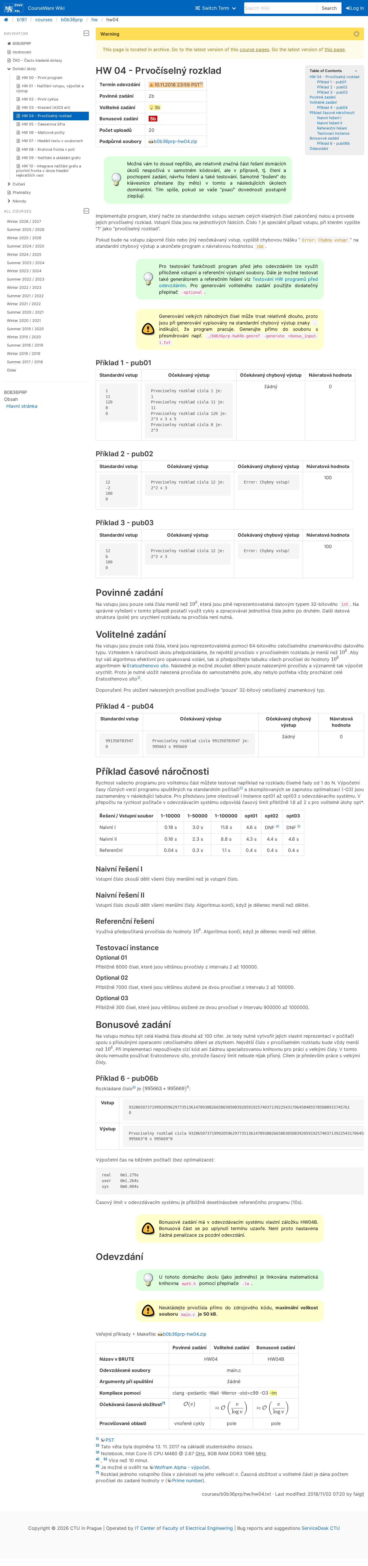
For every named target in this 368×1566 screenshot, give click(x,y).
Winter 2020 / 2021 (24, 320)
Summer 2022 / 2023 (25, 279)
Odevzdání (319, 148)
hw (94, 19)
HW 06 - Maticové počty (43, 132)
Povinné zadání (323, 97)
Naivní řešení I (329, 118)
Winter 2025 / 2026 (24, 238)
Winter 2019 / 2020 (24, 337)
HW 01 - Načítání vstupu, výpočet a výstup (50, 88)
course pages (254, 49)
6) (134, 1087)
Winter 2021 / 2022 (24, 304)
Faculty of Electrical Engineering (197, 1528)
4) (277, 826)
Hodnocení (22, 52)
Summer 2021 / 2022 (25, 296)
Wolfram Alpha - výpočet (181, 1467)
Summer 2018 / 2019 (25, 345)
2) (138, 677)
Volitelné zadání (323, 102)
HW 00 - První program (42, 78)
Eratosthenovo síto (147, 665)
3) (241, 788)
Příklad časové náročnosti (332, 113)
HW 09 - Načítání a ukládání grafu (51, 158)
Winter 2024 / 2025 (24, 254)
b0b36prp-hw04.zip (175, 141)
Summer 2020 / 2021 (25, 312)
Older (11, 370)
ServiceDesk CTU (321, 1528)
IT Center (145, 1528)
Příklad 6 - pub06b (333, 143)
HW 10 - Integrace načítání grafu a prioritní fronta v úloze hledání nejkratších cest (48, 170)
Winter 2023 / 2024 (24, 271)
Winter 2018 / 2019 (23, 353)
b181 (22, 19)
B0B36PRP (22, 43)
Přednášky (22, 192)
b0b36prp (72, 19)
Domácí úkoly (24, 69)
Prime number (187, 1480)
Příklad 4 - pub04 (332, 107)
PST (110, 1440)
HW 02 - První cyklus (40, 99)
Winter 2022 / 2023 (24, 287)
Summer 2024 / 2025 (25, 246)
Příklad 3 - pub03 (332, 92)
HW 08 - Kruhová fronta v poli (48, 149)
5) (298, 826)
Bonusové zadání (324, 138)
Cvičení (19, 184)
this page (335, 49)
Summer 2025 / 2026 (25, 229)
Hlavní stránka (21, 406)
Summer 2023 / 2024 (25, 263)
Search (329, 8)
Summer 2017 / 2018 (25, 362)
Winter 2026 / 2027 (24, 221)
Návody (19, 201)
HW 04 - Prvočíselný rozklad (47, 116)
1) (201, 83)
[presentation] (193, 603)
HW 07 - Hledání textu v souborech (52, 141)
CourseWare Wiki (46, 8)
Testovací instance (333, 133)
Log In (357, 8)
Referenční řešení (332, 128)
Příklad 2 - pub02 (332, 87)
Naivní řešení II (329, 123)
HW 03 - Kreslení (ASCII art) (46, 107)
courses (43, 19)
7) (163, 1403)
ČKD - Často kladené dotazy (37, 60)
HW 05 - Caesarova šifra (43, 124)
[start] (8, 19)
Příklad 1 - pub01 (331, 82)
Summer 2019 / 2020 (25, 329)
